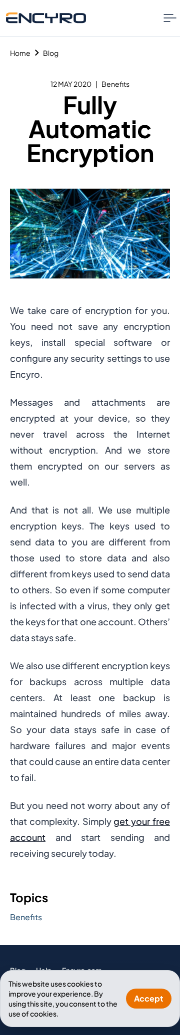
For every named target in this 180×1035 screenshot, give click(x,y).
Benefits (116, 83)
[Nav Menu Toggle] (170, 18)
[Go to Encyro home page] (46, 17)
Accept (149, 998)
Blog (50, 52)
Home (20, 52)
